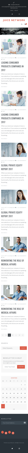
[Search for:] (10, 348)
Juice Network (14, 20)
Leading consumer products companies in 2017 (12, 66)
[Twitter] (12, 14)
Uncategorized (9, 32)
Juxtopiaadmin (22, 57)
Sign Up (16, 10)
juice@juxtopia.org (15, 4)
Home (2, 32)
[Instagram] (19, 14)
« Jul (14, 409)
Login (11, 10)
